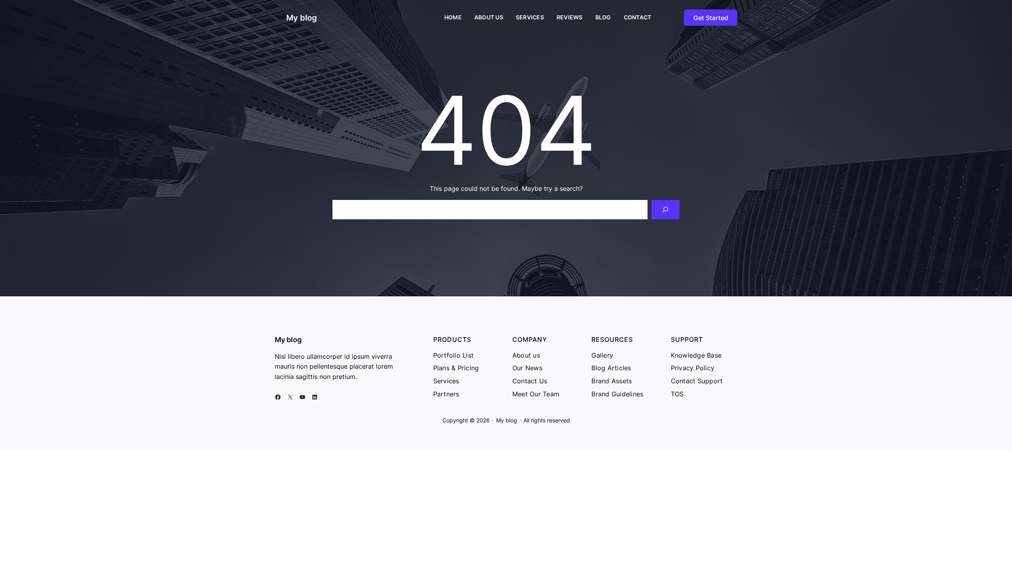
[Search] (665, 209)
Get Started (710, 18)
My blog (301, 18)
